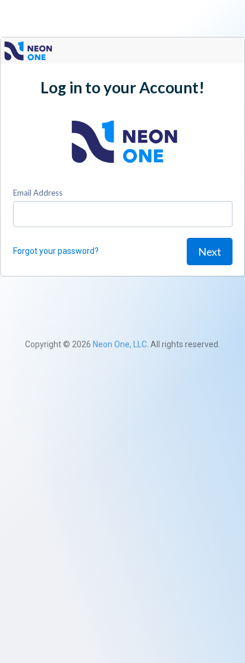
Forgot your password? (56, 251)
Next (209, 251)
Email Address (37, 192)
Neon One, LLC (120, 344)
